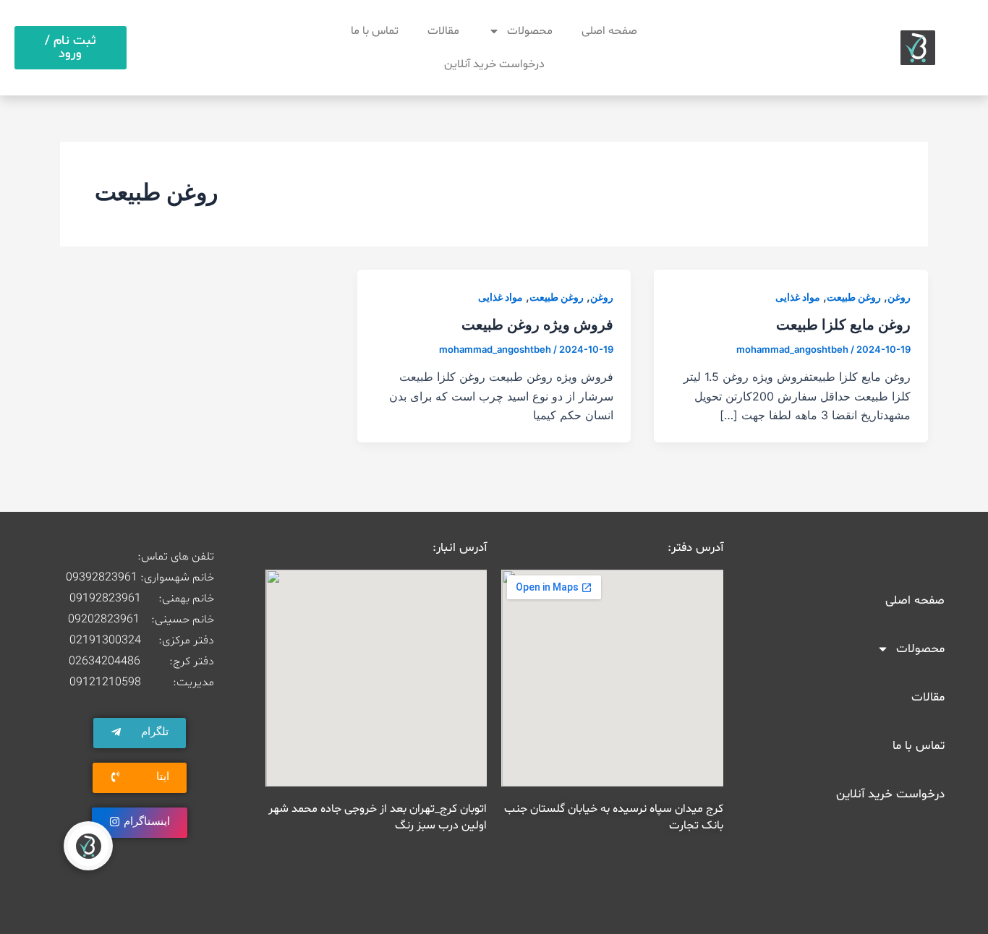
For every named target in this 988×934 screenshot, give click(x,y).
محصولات (530, 31)
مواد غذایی (797, 297)
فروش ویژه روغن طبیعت (537, 324)
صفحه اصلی (609, 31)
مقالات (443, 31)
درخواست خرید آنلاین (494, 64)
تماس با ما (375, 31)
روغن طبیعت (854, 297)
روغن (899, 297)
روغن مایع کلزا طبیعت (843, 324)
